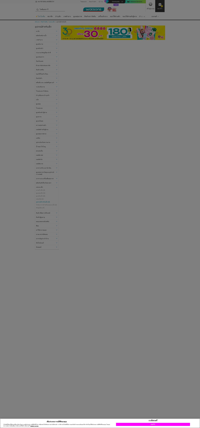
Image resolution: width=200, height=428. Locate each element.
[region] (100, 423)
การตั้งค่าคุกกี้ (153, 420)
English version (34, 426)
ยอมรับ (153, 424)
